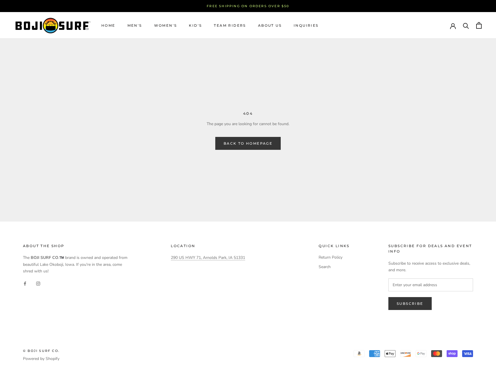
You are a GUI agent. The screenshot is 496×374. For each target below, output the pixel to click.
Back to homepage (248, 143)
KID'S (195, 25)
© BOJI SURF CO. (41, 351)
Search (325, 267)
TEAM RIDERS (230, 25)
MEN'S (134, 25)
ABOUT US (270, 25)
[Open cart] (479, 25)
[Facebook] (25, 283)
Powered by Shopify (41, 358)
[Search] (466, 25)
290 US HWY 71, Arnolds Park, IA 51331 (208, 257)
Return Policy (330, 257)
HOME (108, 25)
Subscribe (410, 303)
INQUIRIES (306, 25)
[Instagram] (38, 283)
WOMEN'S (165, 25)
